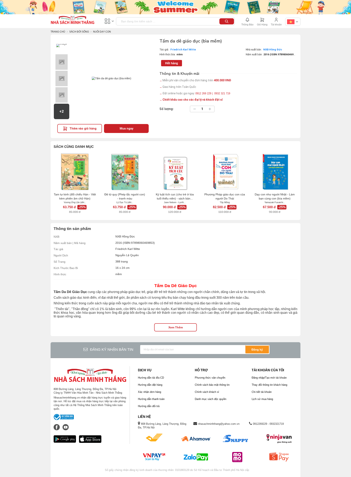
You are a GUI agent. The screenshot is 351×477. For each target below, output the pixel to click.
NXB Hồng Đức (272, 49)
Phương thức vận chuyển (210, 377)
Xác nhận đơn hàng (149, 391)
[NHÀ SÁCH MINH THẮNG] (72, 20)
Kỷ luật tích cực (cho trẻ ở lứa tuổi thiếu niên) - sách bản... (175, 196)
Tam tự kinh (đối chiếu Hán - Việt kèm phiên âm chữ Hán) (75, 196)
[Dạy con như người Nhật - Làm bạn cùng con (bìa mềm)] (275, 171)
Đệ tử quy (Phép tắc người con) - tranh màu (124, 196)
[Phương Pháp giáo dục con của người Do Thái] (225, 171)
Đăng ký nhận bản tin (111, 349)
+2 (61, 111)
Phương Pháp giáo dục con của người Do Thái (224, 196)
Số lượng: (166, 109)
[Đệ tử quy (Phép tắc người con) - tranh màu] (125, 171)
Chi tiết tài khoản (262, 391)
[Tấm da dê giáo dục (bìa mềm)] (61, 45)
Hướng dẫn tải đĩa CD (151, 377)
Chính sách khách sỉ (207, 391)
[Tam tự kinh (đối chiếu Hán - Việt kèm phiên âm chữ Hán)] (75, 171)
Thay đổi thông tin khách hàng (269, 384)
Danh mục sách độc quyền (210, 399)
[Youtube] (66, 425)
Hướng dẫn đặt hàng (150, 384)
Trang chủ (58, 31)
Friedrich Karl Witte (183, 49)
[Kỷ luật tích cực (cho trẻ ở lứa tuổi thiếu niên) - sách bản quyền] (175, 171)
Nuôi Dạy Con (102, 31)
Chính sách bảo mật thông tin (212, 384)
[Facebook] (57, 425)
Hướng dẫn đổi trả (148, 406)
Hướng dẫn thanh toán (151, 399)
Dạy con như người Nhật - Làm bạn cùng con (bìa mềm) (275, 196)
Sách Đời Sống (79, 31)
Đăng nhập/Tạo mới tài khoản (269, 377)
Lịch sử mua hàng (262, 399)
